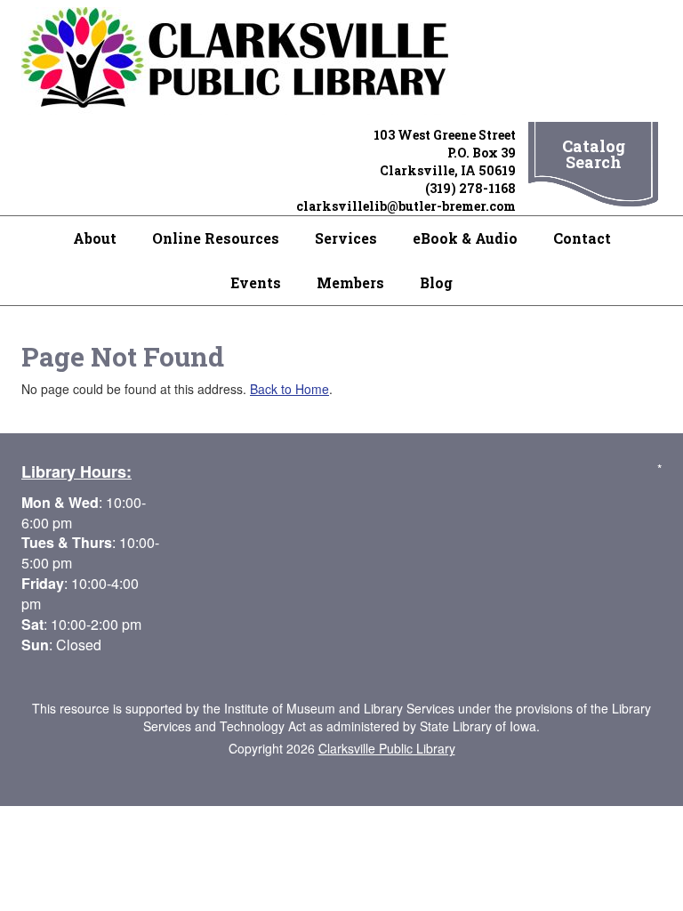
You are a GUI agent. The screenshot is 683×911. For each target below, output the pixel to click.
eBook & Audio (465, 238)
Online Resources (215, 238)
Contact (582, 238)
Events (255, 282)
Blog (436, 282)
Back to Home (289, 389)
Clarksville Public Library (386, 748)
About (95, 238)
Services (346, 238)
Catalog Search (593, 154)
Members (350, 282)
